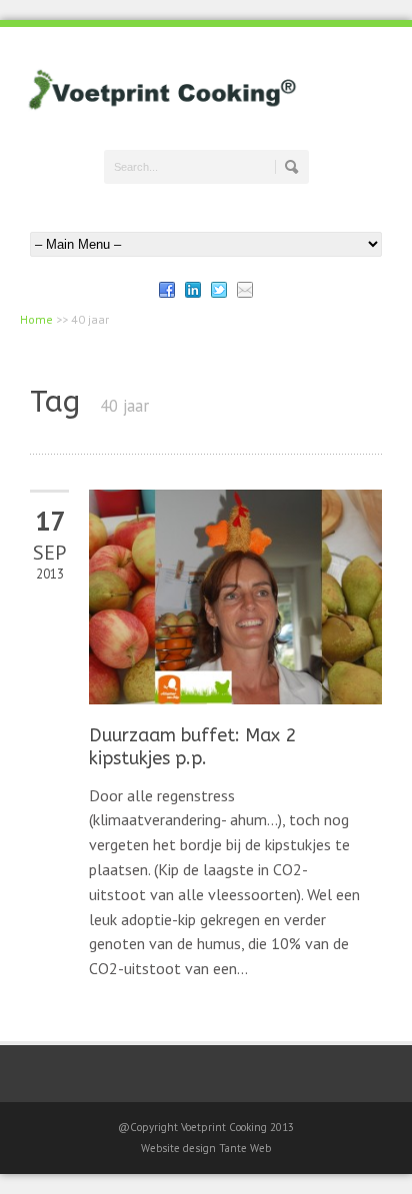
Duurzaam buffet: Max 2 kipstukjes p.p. (192, 746)
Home (36, 319)
